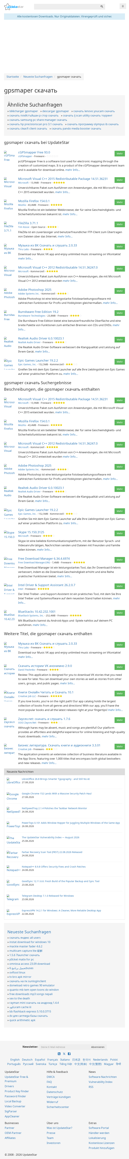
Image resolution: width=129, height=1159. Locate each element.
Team (50, 1138)
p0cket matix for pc (21, 959)
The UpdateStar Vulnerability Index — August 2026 (50, 837)
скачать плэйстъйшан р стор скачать (34, 115)
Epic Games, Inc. (27, 364)
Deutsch (27, 1059)
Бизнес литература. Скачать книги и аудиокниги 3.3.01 (59, 745)
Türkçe (53, 1064)
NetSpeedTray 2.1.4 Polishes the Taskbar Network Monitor (54, 808)
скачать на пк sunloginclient (27, 981)
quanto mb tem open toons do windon (34, 990)
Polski (114, 1059)
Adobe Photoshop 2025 (34, 290)
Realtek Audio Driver (29, 342)
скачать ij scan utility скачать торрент (87, 115)
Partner (9, 1128)
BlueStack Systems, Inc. (31, 615)
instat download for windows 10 (29, 942)
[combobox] (66, 7)
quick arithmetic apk (22, 1020)
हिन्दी (118, 1064)
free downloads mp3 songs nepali (31, 994)
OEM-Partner (13, 1133)
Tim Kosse (23, 227)
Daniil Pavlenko (26, 669)
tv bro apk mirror (20, 977)
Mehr (120, 153)
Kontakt (52, 1087)
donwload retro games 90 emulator (32, 985)
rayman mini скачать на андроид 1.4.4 (34, 1003)
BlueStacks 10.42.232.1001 (37, 612)
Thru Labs (23, 249)
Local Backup (13, 1101)
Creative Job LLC (27, 696)
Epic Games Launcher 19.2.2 (38, 360)
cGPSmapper (25, 156)
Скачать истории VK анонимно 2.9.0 (45, 666)
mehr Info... (72, 170)
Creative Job (24, 749)
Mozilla (22, 204)
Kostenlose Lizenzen (102, 1143)
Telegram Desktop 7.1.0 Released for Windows (48, 895)
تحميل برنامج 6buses (21, 968)
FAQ (49, 1082)
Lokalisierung (97, 1138)
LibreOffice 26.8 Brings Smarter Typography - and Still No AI (56, 779)
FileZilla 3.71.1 (28, 223)
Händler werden (99, 1133)
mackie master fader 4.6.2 (25, 946)
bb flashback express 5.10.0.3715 (30, 1011)
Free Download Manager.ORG (34, 562)
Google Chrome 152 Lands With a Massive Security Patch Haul (57, 793)
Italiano (65, 1059)
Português (14, 1064)
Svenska (41, 1064)
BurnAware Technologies (31, 315)
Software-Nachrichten (103, 1077)
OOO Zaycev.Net (27, 722)
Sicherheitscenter (58, 1107)
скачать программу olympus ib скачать (93, 124)
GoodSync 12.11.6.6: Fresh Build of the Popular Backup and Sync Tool (60, 881)
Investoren (53, 1143)
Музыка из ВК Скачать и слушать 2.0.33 (47, 245)
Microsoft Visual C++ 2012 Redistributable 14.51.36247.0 (58, 267)
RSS (91, 1087)
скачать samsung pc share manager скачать (38, 120)
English (15, 1059)
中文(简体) (80, 1064)
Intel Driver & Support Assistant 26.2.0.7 (46, 585)
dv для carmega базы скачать (28, 1016)
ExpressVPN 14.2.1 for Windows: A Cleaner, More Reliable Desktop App (61, 910)
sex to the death (19, 998)
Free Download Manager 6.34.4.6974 (44, 558)
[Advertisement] (64, 46)
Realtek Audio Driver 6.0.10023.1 (41, 338)
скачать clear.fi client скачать (28, 128)
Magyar (109, 1064)
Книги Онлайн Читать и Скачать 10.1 (46, 692)
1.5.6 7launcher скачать (24, 955)
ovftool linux (17, 972)
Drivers (9, 1086)
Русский (28, 1064)
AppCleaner (12, 1116)
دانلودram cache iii (20, 1007)
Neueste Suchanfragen (29, 931)
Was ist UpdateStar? (59, 1128)
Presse (51, 1133)
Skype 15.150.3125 (31, 532)
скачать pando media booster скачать (76, 128)
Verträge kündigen (59, 1097)
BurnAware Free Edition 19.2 (38, 312)
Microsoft (23, 182)
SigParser (11, 1111)
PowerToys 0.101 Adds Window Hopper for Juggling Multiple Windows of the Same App (71, 822)
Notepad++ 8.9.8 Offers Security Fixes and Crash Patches (54, 866)
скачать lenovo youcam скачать (94, 111)
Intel (20, 588)
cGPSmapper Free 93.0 (34, 152)
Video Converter (15, 1106)
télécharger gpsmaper (23, 111)
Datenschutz (55, 1092)
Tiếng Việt (65, 1064)
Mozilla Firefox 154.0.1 (34, 201)
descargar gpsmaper (55, 111)
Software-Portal (99, 1128)
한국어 (87, 1059)
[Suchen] (101, 7)
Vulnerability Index (100, 1082)
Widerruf (52, 1102)
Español (40, 1059)
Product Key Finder (17, 1091)
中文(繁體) (95, 1064)
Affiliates (10, 1138)
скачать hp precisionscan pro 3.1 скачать (36, 124)
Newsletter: (30, 1047)
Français (52, 1059)
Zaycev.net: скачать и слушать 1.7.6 (44, 719)
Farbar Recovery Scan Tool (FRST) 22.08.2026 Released (52, 852)
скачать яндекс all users (25, 937)
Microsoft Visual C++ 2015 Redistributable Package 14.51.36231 (63, 179)
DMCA (51, 1077)
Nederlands (100, 1059)
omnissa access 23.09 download (29, 964)
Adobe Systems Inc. (28, 293)
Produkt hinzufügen (101, 1148)
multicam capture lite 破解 (25, 951)
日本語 (76, 1059)
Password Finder (15, 1096)
